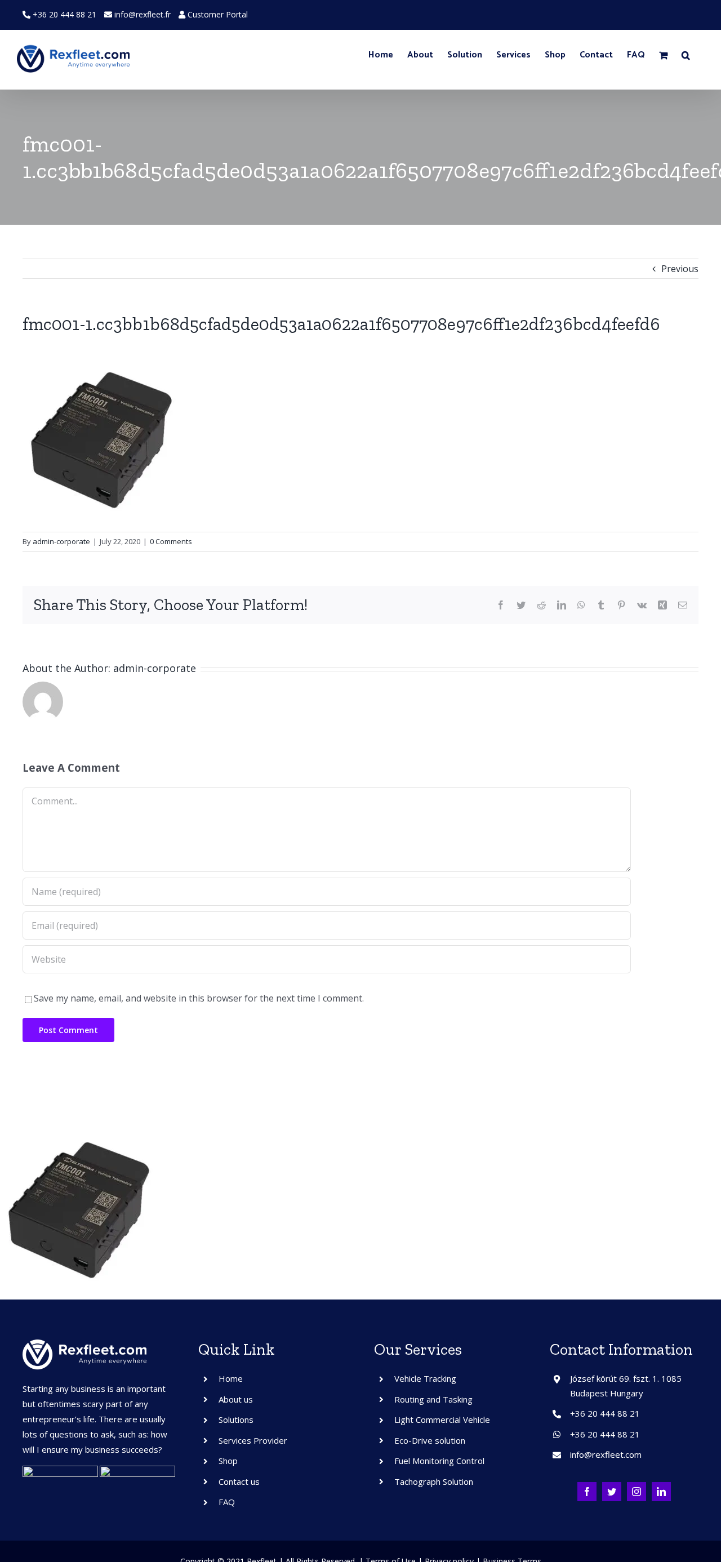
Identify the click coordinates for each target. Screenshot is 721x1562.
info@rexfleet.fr (142, 14)
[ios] (137, 1470)
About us (236, 1399)
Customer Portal (216, 14)
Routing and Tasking (433, 1399)
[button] (686, 55)
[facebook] (587, 1491)
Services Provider (253, 1440)
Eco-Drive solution (429, 1440)
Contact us (239, 1481)
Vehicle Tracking (425, 1378)
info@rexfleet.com (606, 1454)
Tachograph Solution (433, 1481)
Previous (679, 268)
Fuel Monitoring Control (439, 1460)
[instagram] (636, 1491)
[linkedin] (661, 1491)
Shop (228, 1460)
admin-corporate (61, 541)
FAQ (227, 1501)
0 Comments (171, 541)
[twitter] (611, 1491)
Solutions (236, 1419)
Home (231, 1378)
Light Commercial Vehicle (442, 1419)
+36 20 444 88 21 (63, 14)
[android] (60, 1470)
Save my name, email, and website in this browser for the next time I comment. (199, 998)
